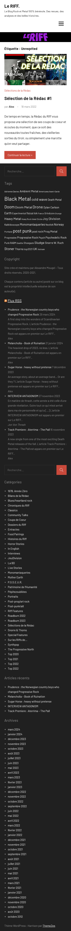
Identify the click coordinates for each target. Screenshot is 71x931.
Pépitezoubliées (17, 591)
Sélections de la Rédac (17, 90)
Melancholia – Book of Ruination (26, 343)
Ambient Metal (29, 191)
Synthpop (13, 644)
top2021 (28, 249)
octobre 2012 (15, 916)
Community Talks (18, 515)
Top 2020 (13, 654)
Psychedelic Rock (56, 237)
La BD (11, 563)
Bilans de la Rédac (18, 495)
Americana (44, 191)
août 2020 (13, 911)
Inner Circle (37, 219)
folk (35, 213)
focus (30, 213)
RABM (13, 242)
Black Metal (17, 198)
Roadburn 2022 (16, 615)
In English (13, 548)
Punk (6, 242)
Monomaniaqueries (32, 224)
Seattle (20, 243)
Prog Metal (50, 231)
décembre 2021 (16, 839)
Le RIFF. (11, 6)
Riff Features (15, 611)
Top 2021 (13, 659)
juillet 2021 (14, 863)
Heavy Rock (26, 219)
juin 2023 (13, 763)
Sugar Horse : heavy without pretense (30, 367)
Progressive (10, 237)
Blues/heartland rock (20, 500)
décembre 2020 (17, 897)
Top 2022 (13, 663)
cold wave (39, 199)
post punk (22, 230)
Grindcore (49, 213)
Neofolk (49, 224)
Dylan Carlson (51, 207)
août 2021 (13, 859)
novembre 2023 (17, 743)
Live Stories (15, 567)
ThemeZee (49, 925)
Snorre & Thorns (17, 630)
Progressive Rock (27, 237)
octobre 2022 (15, 801)
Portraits (13, 596)
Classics (12, 510)
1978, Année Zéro (17, 491)
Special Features (17, 635)
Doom (9, 206)
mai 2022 (13, 815)
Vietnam (41, 249)
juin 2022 (13, 811)
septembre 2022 (17, 806)
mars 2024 (14, 729)
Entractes (13, 529)
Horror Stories (16, 543)
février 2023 (15, 782)
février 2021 (14, 887)
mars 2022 (14, 825)
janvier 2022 (15, 834)
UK (35, 249)
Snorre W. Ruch (54, 242)
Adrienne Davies (11, 191)
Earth (8, 213)
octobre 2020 (15, 907)
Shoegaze (29, 242)
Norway (59, 224)
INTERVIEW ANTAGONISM (23, 396)
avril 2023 (13, 772)
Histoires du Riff (17, 539)
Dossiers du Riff (17, 524)
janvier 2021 (15, 892)
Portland (8, 231)
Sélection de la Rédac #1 (28, 98)
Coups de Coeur (17, 519)
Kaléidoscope (11, 224)
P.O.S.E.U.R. (15, 582)
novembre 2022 (17, 796)
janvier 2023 (15, 787)
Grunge (58, 213)
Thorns (19, 249)
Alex (11, 106)
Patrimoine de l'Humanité (22, 587)
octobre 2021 (15, 849)
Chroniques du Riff (18, 505)
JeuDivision (15, 558)
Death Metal (55, 199)
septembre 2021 (17, 854)
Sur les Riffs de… (17, 639)
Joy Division (51, 219)
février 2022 (15, 830)
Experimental (19, 213)
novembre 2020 (17, 902)
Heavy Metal (12, 219)
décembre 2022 (17, 791)
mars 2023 (14, 777)
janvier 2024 (15, 734)
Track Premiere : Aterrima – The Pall (29, 429)
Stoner (9, 249)
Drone (38, 206)
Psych (42, 237)
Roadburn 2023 (16, 620)
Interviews (14, 553)
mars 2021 (13, 883)
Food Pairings (16, 534)
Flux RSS (15, 300)
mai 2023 (13, 767)
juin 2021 (13, 868)
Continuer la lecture (19, 155)
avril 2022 (13, 820)
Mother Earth (15, 577)
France (41, 213)
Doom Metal (23, 207)
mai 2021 (13, 873)
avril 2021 (13, 878)
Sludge (39, 243)
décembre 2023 (17, 739)
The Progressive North (21, 649)
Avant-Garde (54, 191)
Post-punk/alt (16, 606)
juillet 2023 (14, 758)
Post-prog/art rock (18, 601)
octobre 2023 (15, 748)
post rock (37, 231)
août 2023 (13, 753)
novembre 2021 (16, 844)
